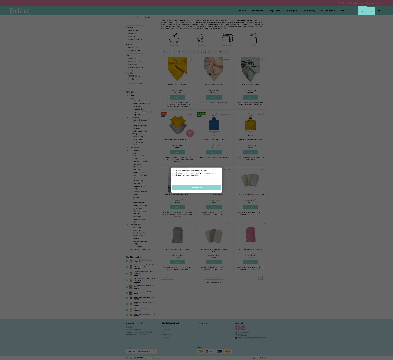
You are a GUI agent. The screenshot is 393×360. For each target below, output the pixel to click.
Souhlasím (196, 187)
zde (196, 175)
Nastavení (196, 181)
